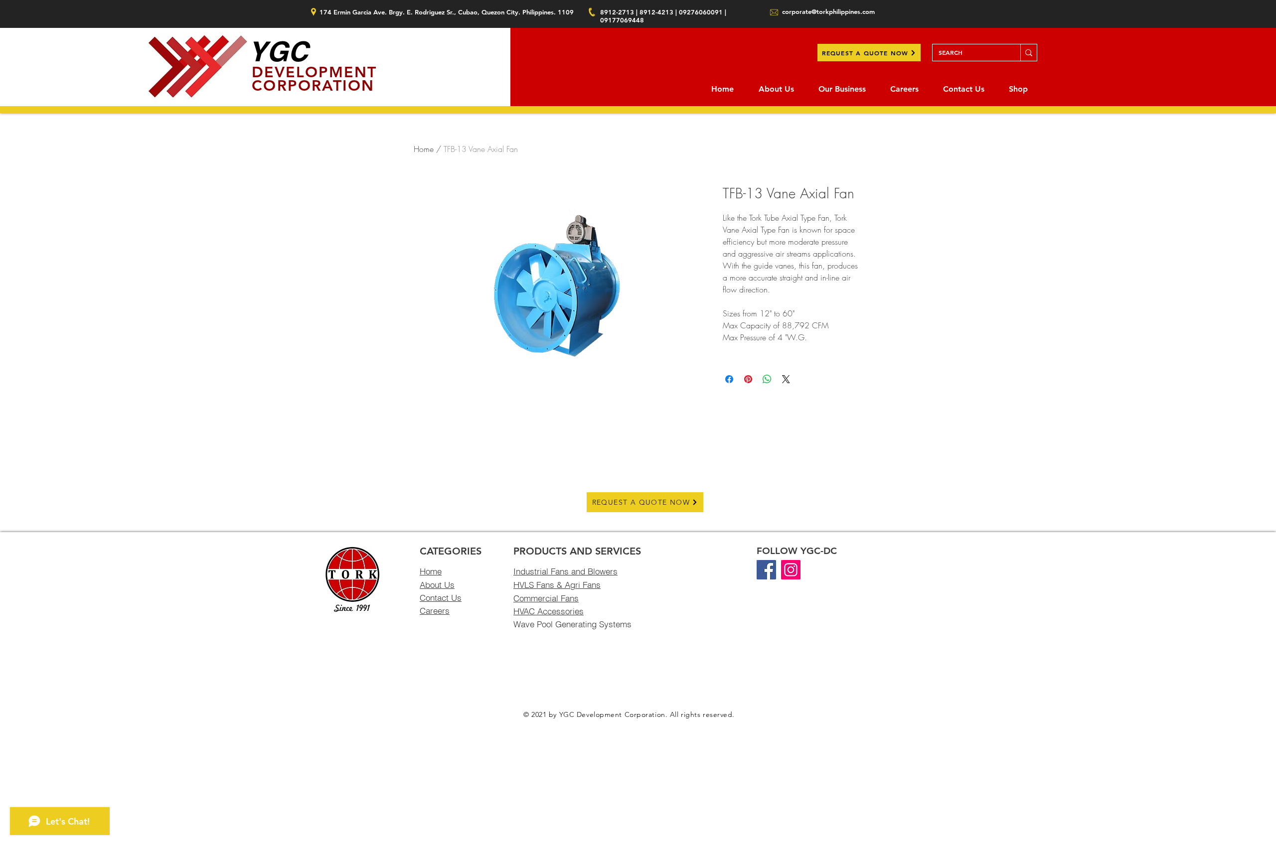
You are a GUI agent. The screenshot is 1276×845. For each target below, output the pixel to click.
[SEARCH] (1028, 52)
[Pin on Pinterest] (748, 379)
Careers (435, 610)
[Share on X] (786, 379)
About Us (437, 584)
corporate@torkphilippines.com (828, 11)
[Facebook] (766, 569)
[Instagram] (790, 569)
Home (424, 148)
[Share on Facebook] (729, 379)
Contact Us (441, 597)
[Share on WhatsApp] (767, 379)
